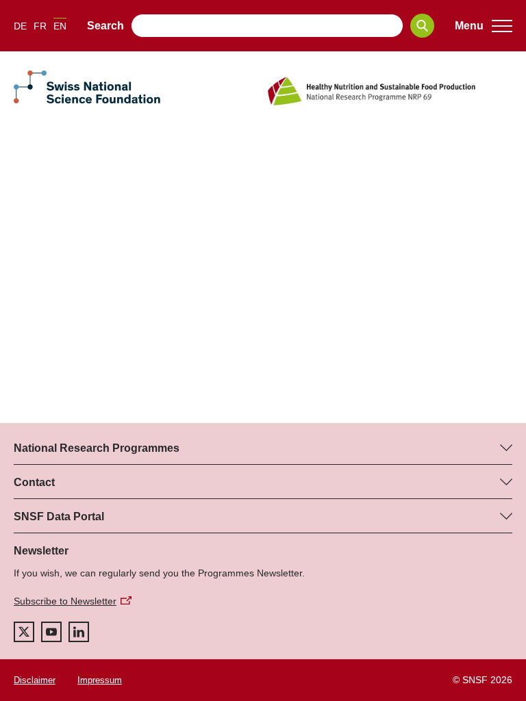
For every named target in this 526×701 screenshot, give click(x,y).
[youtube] (51, 632)
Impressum (99, 680)
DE (20, 26)
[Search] (422, 26)
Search (105, 25)
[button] (483, 26)
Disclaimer (34, 680)
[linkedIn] (78, 632)
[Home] (389, 91)
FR (40, 26)
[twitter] (24, 632)
